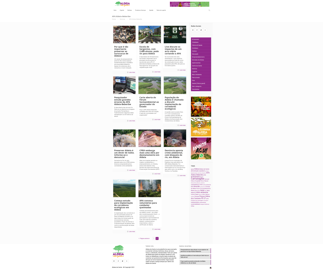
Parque (197, 196)
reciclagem (205, 200)
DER (192, 186)
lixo (205, 190)
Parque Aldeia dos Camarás (200, 197)
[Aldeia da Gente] (122, 4)
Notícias (122, 19)
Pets (193, 80)
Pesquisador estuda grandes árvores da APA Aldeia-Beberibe (122, 101)
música (193, 194)
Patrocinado (196, 77)
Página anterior (145, 238)
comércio (202, 182)
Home (114, 19)
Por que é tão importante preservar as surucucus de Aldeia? (121, 51)
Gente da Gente (197, 66)
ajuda (192, 169)
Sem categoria (196, 86)
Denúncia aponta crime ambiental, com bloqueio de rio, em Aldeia (174, 154)
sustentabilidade (195, 204)
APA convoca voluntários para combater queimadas (148, 204)
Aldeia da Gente (204, 169)
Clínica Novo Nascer (195, 182)
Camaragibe (197, 178)
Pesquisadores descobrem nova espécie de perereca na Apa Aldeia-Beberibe (194, 250)
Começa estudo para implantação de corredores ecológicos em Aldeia (123, 205)
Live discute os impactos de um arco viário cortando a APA (173, 50)
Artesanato (195, 39)
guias (198, 190)
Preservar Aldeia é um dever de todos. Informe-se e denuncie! (124, 154)
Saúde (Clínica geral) (198, 83)
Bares (201, 177)
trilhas (192, 206)
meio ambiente (202, 192)
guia (196, 190)
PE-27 (203, 198)
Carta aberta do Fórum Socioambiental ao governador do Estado (149, 102)
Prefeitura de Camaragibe (197, 200)
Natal (196, 194)
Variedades (195, 89)
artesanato (195, 177)
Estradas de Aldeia (198, 60)
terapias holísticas (204, 204)
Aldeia (196, 169)
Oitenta (192, 196)
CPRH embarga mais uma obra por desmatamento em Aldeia (149, 154)
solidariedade (202, 202)
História (194, 69)
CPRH (201, 184)
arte (204, 175)
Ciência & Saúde (197, 45)
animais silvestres (202, 173)
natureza (200, 194)
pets (207, 198)
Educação (195, 54)
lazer (202, 190)
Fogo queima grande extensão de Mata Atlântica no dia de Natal (193, 262)
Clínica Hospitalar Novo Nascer (199, 181)
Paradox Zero (211, 268)
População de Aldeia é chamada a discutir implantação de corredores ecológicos (174, 103)
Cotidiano (195, 48)
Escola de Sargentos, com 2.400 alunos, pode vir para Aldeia (149, 50)
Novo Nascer (206, 194)
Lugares (194, 71)
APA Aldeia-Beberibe (200, 174)
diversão (196, 186)
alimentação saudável (198, 171)
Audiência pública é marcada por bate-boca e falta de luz (195, 256)
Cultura (194, 51)
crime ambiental (207, 184)
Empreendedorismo (198, 57)
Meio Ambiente (197, 74)
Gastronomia (196, 63)
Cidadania (195, 42)
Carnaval (206, 179)
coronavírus (195, 184)
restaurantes (195, 202)
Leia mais (132, 72)
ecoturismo (202, 186)
